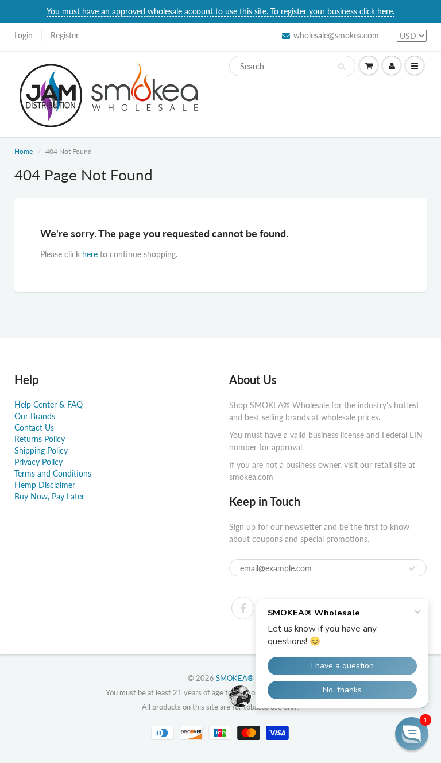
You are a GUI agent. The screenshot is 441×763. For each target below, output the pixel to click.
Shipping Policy (41, 450)
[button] (411, 733)
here (90, 254)
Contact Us (34, 427)
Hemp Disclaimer (44, 485)
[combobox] (292, 66)
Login (23, 35)
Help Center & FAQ (48, 404)
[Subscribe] (412, 568)
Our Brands (34, 416)
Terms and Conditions (52, 473)
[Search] (341, 66)
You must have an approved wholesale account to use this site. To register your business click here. (220, 11)
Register (65, 35)
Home (23, 151)
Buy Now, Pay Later (49, 496)
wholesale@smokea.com (336, 35)
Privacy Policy (38, 462)
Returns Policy (39, 439)
